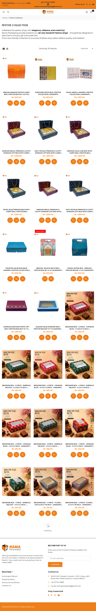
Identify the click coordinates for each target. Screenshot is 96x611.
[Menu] (3, 12)
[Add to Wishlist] (10, 103)
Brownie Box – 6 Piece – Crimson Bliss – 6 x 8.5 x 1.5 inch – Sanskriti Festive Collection (79, 328)
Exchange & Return (10, 576)
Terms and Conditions (11, 582)
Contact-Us (6, 586)
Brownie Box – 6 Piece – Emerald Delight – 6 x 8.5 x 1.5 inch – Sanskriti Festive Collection (16, 386)
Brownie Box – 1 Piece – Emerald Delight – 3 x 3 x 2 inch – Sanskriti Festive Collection (16, 504)
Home (4, 18)
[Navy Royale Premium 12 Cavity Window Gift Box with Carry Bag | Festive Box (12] (79, 188)
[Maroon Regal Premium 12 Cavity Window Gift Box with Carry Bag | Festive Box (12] (48, 188)
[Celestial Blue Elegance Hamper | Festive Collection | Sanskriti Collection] (16, 247)
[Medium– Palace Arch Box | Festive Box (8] (48, 247)
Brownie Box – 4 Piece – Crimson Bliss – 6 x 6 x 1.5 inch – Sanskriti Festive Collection (48, 386)
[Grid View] (3, 48)
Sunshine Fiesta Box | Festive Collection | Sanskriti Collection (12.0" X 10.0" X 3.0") (48, 93)
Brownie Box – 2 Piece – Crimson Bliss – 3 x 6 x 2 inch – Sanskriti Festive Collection (16, 445)
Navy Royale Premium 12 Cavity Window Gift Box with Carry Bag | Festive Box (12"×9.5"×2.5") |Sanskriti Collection (79, 211)
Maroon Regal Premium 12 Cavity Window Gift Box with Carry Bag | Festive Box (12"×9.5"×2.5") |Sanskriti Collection (48, 211)
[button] (91, 12)
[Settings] (86, 12)
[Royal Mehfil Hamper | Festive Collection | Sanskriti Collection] (79, 71)
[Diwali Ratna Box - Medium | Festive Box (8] (79, 247)
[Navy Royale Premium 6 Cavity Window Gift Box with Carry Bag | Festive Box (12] (48, 130)
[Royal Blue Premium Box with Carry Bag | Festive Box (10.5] (16, 188)
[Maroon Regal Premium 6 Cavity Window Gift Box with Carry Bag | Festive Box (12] (16, 130)
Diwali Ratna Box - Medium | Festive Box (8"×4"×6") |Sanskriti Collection (79, 269)
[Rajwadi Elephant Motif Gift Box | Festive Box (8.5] (16, 306)
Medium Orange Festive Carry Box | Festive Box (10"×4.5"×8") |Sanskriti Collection (16, 93)
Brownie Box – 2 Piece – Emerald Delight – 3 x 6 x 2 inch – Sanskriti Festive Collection (48, 445)
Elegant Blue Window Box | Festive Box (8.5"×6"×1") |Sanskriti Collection (48, 328)
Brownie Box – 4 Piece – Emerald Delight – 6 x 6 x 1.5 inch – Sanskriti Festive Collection (79, 386)
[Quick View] (22, 103)
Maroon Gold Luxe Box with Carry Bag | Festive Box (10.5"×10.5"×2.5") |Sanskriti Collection (79, 152)
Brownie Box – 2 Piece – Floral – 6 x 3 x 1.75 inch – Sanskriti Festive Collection (80, 504)
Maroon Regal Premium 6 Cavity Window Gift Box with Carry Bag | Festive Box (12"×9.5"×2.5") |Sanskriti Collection (16, 152)
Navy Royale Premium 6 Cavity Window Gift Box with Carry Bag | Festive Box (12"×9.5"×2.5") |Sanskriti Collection (48, 152)
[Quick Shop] (16, 103)
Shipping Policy (8, 579)
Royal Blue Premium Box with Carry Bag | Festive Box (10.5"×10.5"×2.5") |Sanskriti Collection (16, 211)
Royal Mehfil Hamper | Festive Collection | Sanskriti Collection (79, 93)
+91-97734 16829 (57, 582)
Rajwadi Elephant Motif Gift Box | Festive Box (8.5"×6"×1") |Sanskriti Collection (16, 328)
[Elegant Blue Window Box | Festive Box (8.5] (48, 306)
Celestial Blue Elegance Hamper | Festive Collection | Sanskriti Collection (16, 269)
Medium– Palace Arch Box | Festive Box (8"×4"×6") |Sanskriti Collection (48, 269)
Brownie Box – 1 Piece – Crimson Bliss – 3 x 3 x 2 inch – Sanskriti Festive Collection (80, 445)
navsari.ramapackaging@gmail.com (66, 586)
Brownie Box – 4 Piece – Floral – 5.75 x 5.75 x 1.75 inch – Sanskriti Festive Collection (48, 504)
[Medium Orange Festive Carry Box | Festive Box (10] (16, 71)
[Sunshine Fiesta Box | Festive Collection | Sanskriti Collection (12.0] (48, 71)
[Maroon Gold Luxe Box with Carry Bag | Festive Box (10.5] (79, 130)
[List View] (7, 48)
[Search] (8, 12)
